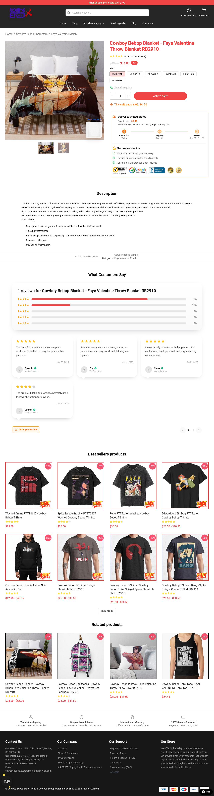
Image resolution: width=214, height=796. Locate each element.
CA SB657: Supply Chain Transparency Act (80, 767)
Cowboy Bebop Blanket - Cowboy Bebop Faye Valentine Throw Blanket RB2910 (27, 688)
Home (8, 34)
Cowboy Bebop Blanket (131, 211)
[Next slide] (99, 90)
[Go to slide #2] (64, 148)
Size (112, 68)
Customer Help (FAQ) (121, 767)
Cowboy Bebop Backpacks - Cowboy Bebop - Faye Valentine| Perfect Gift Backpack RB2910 (79, 688)
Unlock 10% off (7, 781)
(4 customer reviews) (135, 56)
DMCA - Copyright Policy (70, 762)
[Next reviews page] (199, 430)
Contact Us (116, 762)
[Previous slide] (10, 90)
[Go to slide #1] (46, 148)
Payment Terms (118, 753)
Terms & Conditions (68, 753)
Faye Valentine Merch (64, 34)
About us (63, 748)
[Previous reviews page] (183, 430)
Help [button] (208, 792)
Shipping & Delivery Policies (124, 748)
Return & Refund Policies (122, 758)
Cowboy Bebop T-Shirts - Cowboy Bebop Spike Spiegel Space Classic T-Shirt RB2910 (132, 589)
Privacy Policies (66, 758)
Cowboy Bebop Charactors (31, 34)
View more (107, 611)
